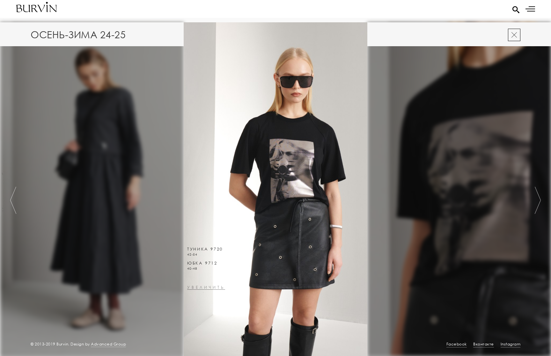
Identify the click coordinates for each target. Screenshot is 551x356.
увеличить (206, 288)
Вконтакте (483, 344)
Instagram (511, 344)
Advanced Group (108, 344)
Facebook (456, 344)
